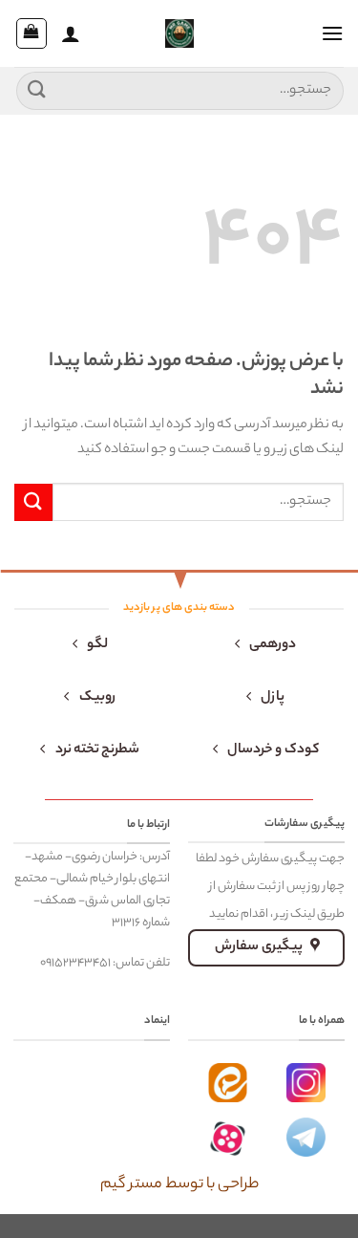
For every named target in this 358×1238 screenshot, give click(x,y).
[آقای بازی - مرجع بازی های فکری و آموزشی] (179, 33)
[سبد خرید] (31, 33)
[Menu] (332, 33)
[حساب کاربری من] (70, 33)
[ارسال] (37, 90)
